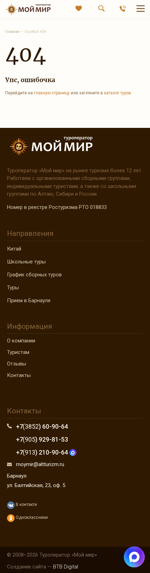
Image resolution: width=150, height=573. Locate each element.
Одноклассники (31, 517)
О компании (21, 341)
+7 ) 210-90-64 (42, 452)
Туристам (18, 352)
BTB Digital (65, 567)
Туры (13, 287)
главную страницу (52, 92)
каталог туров (117, 92)
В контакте (26, 504)
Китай (14, 249)
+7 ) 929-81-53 (42, 439)
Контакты (19, 375)
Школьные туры (26, 262)
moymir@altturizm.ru (40, 464)
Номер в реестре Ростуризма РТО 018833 (57, 207)
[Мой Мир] (28, 9)
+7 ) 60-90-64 (42, 426)
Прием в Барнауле (29, 300)
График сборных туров (34, 274)
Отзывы (16, 364)
